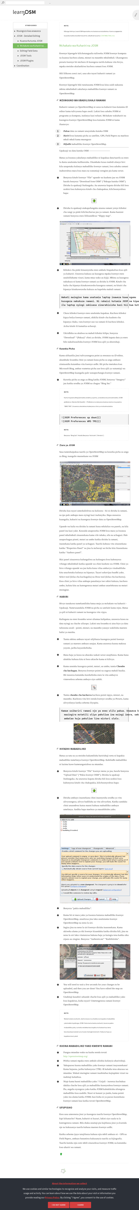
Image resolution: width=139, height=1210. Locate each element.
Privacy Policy (52, 1197)
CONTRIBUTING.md (107, 36)
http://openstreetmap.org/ (75, 1056)
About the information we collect (69, 1183)
